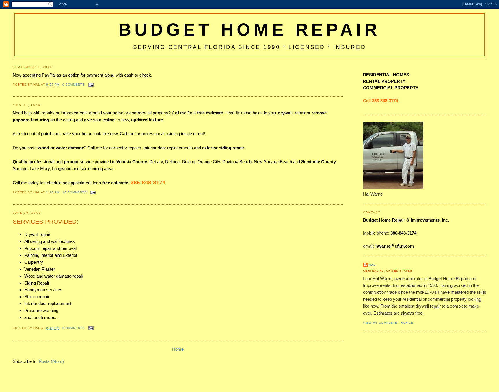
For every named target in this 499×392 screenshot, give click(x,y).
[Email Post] (90, 84)
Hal (372, 264)
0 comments (73, 84)
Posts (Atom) (51, 361)
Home (178, 349)
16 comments (74, 192)
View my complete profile (388, 322)
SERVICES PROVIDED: (45, 221)
